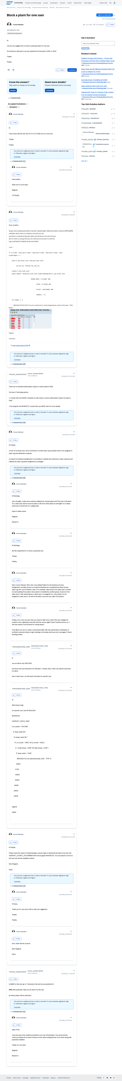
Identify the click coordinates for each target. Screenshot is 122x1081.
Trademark (45, 1078)
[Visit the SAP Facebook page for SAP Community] (104, 1078)
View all (83, 161)
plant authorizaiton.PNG (20, 345)
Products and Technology (33, 3)
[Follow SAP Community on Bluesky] (107, 1078)
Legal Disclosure (35, 1078)
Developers (54, 3)
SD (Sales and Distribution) (15, 33)
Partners (62, 3)
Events (70, 3)
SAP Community (11, 7)
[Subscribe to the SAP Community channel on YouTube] (110, 1078)
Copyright (25, 1078)
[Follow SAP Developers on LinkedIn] (114, 1078)
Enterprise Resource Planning (40, 7)
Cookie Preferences (63, 1078)
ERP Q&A (52, 7)
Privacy (9, 1078)
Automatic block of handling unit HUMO (94, 80)
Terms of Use (17, 1078)
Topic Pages (87, 3)
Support (53, 1078)
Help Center (78, 3)
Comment (72, 70)
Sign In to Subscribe (104, 15)
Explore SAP (103, 3)
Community (18, 3)
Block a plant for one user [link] (62, 7)
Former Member (18, 24)
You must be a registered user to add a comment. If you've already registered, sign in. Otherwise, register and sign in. (41, 152)
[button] (107, 24)
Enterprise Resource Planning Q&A (94, 82)
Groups (45, 3)
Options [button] (114, 15)
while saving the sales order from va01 (94, 86)
